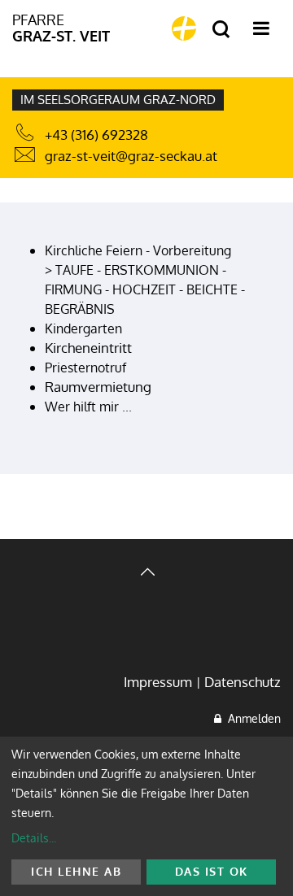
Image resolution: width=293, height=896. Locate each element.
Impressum (158, 681)
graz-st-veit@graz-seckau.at (131, 155)
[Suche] (221, 29)
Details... (33, 838)
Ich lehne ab (76, 871)
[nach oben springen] (146, 573)
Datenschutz (242, 681)
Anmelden (251, 718)
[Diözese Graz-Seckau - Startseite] (184, 28)
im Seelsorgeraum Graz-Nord (118, 99)
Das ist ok (211, 871)
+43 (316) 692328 (96, 134)
